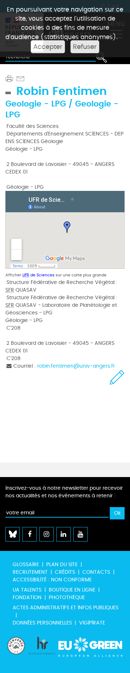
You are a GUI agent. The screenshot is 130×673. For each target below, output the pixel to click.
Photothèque (67, 597)
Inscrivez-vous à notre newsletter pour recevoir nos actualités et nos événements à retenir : (64, 491)
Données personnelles (42, 623)
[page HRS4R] (42, 651)
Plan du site (62, 564)
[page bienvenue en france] (16, 651)
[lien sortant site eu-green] (91, 651)
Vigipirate (92, 623)
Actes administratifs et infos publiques (65, 607)
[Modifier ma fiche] (117, 377)
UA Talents (27, 590)
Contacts (96, 572)
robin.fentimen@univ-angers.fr (76, 366)
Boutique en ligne (72, 590)
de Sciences (38, 275)
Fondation (27, 597)
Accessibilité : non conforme (52, 580)
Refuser (85, 47)
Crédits (65, 572)
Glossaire (26, 564)
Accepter (47, 47)
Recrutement (30, 572)
